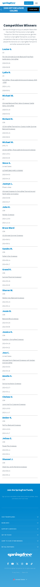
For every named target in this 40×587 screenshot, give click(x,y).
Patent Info (25, 572)
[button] (20, 517)
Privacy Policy (16, 572)
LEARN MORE (33, 9)
